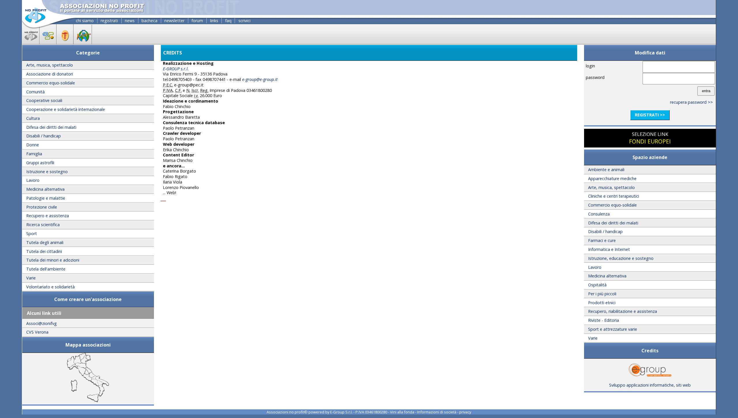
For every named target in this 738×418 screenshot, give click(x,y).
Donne (32, 144)
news (130, 20)
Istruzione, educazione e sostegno (621, 258)
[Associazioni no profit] (30, 42)
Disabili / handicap (43, 136)
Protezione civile (41, 207)
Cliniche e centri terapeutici (613, 196)
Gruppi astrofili (40, 162)
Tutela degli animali (44, 242)
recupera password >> (691, 102)
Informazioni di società (436, 412)
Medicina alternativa (45, 189)
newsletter (174, 20)
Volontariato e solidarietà (50, 287)
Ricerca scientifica (43, 224)
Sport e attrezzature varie (612, 329)
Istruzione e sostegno (47, 171)
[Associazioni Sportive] (48, 42)
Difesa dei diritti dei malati (51, 127)
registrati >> (650, 115)
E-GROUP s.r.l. (176, 68)
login (590, 66)
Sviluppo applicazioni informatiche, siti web (650, 385)
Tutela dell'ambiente (45, 269)
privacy (465, 412)
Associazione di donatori (49, 74)
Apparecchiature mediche (612, 178)
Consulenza (599, 214)
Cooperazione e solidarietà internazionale (65, 109)
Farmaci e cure (602, 240)
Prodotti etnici (601, 302)
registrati (109, 20)
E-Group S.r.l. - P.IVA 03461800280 (358, 412)
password (595, 77)
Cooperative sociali (44, 100)
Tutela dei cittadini (44, 251)
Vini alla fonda (402, 412)
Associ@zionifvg (41, 323)
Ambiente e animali (606, 169)
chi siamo (85, 20)
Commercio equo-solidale (50, 83)
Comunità (35, 91)
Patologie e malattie (45, 198)
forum (197, 20)
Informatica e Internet (609, 249)
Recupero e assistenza (47, 215)
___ (163, 199)
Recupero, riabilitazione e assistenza (622, 311)
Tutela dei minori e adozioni (52, 260)
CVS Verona (37, 332)
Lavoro (32, 180)
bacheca (149, 20)
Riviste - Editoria (603, 320)
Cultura (33, 118)
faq (228, 20)
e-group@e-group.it (260, 79)
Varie (31, 278)
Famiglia (34, 153)
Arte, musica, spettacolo (49, 65)
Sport (31, 233)
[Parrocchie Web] (65, 42)
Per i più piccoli (602, 293)
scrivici (244, 20)
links (214, 20)
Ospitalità (597, 285)
